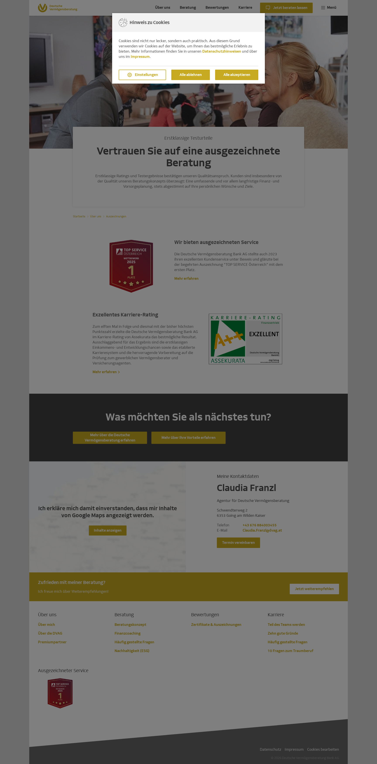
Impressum (140, 56)
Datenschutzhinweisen (221, 51)
